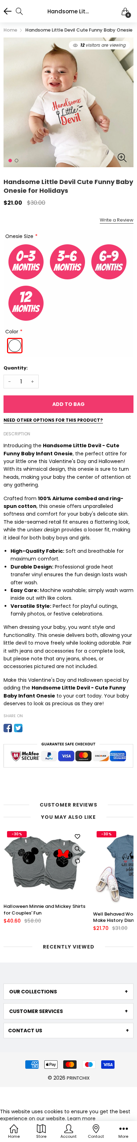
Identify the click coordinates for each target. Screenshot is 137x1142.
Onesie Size (19, 236)
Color (11, 331)
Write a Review (116, 220)
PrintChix (78, 1078)
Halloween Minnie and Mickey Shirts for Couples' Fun (44, 909)
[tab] (68, 991)
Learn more (81, 1118)
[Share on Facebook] (8, 728)
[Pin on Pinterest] (29, 728)
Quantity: (16, 368)
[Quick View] (77, 848)
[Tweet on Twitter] (18, 728)
